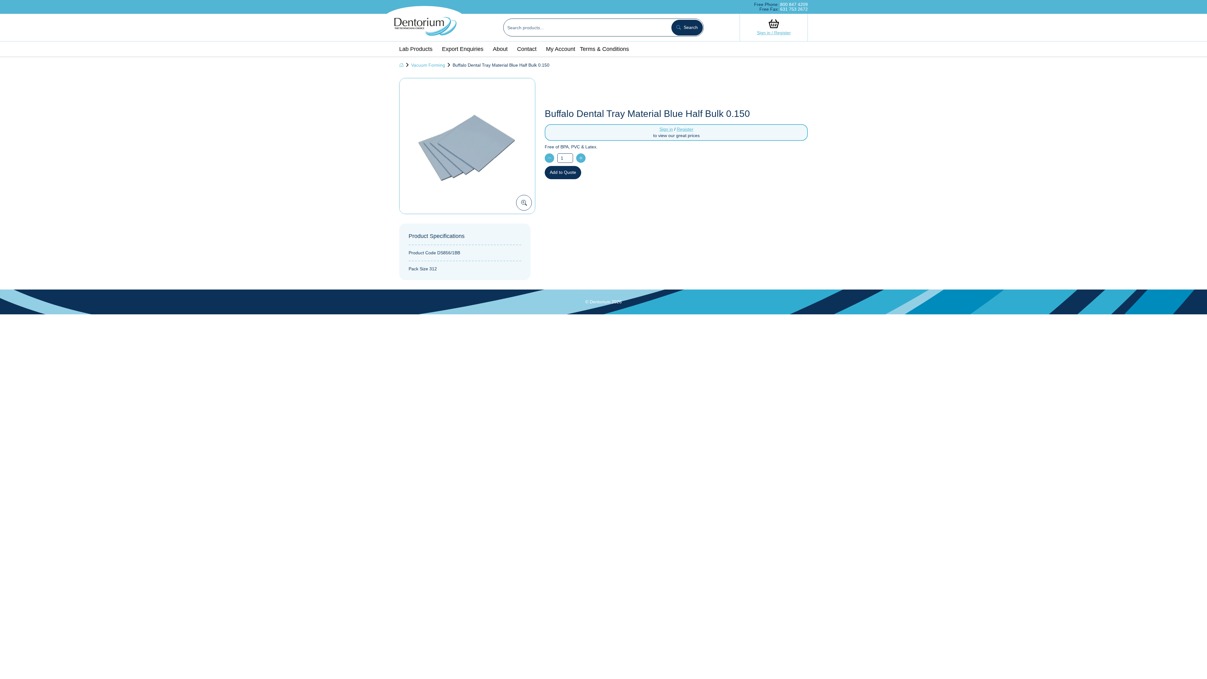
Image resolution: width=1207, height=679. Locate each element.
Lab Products (416, 49)
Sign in (666, 129)
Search (690, 27)
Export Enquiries (462, 49)
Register (685, 129)
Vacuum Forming (428, 65)
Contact (527, 49)
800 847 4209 (794, 4)
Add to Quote (563, 172)
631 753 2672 (794, 9)
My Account (560, 49)
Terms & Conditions (604, 49)
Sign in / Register (774, 32)
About (500, 49)
